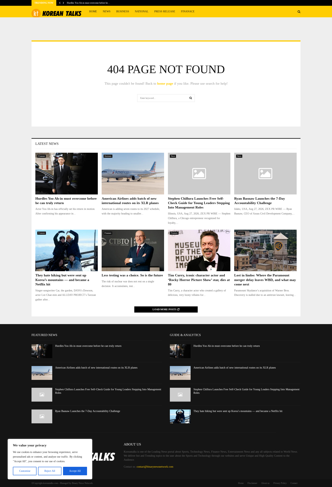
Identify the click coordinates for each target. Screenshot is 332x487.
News (106, 11)
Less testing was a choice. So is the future (132, 275)
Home (93, 11)
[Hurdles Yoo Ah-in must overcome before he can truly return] (66, 173)
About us (265, 483)
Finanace (188, 11)
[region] (50, 459)
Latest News (47, 144)
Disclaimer (252, 483)
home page (165, 83)
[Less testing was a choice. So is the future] (133, 250)
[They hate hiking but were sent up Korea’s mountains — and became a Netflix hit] (66, 250)
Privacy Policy (280, 483)
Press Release (164, 11)
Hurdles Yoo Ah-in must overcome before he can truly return (88, 345)
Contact (293, 483)
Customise (24, 470)
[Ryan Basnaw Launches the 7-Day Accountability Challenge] (265, 173)
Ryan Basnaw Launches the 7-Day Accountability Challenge (87, 411)
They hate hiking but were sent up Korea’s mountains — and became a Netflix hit (62, 279)
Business (122, 11)
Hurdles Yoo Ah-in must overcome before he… (88, 3)
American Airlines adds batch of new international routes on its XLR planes (96, 367)
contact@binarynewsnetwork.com (155, 466)
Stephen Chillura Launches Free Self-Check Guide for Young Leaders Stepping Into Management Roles (199, 203)
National (142, 11)
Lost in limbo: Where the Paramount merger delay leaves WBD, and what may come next (265, 279)
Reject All (49, 470)
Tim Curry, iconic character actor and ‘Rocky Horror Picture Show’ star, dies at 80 (199, 279)
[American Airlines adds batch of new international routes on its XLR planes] (133, 173)
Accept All (75, 470)
